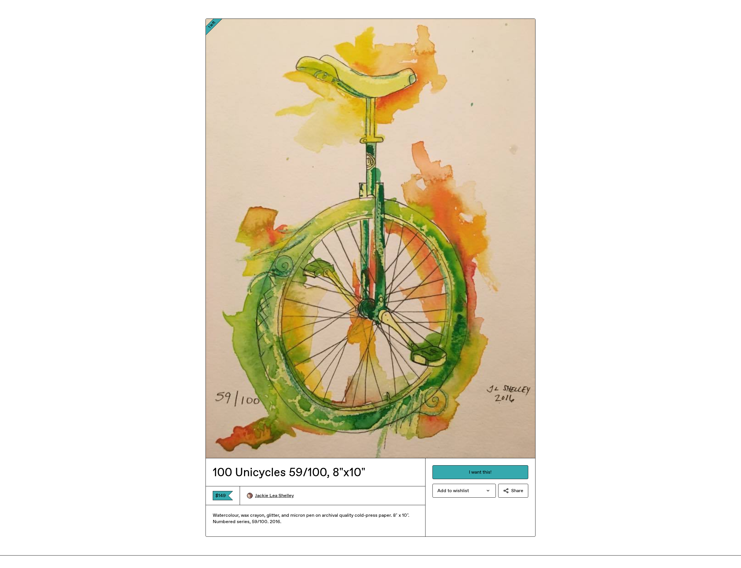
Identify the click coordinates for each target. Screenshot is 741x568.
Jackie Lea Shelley (274, 495)
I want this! (480, 472)
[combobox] (464, 491)
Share (517, 490)
